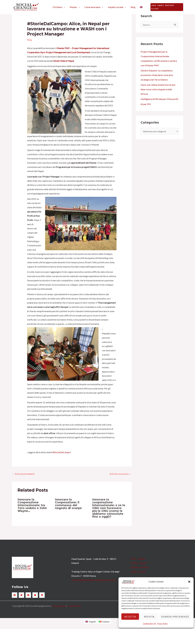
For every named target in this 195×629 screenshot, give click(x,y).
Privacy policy (59, 605)
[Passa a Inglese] (141, 7)
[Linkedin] (42, 595)
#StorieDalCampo (61, 452)
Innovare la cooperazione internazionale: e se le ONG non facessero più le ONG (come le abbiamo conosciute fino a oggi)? (108, 508)
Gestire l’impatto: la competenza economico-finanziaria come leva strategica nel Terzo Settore (157, 75)
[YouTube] (35, 595)
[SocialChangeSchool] (26, 6)
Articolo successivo (120, 473)
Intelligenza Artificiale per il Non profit (159, 99)
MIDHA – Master (139, 567)
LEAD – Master (138, 571)
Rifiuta (149, 616)
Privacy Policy (162, 623)
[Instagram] (28, 595)
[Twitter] (21, 595)
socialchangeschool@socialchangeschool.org (93, 580)
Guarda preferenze (175, 616)
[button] (189, 581)
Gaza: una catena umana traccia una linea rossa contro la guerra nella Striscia (158, 89)
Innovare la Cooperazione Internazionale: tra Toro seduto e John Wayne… (32, 505)
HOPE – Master (138, 563)
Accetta (130, 616)
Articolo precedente (23, 473)
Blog (29, 39)
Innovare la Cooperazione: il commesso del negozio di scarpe (68, 504)
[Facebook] (14, 595)
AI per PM (146, 104)
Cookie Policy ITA (149, 623)
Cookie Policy (74, 605)
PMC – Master (138, 558)
